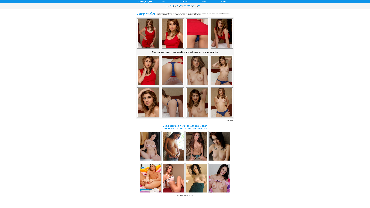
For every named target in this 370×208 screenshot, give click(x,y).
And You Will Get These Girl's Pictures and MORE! (185, 128)
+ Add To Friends (229, 120)
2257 (192, 195)
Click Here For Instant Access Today (185, 125)
